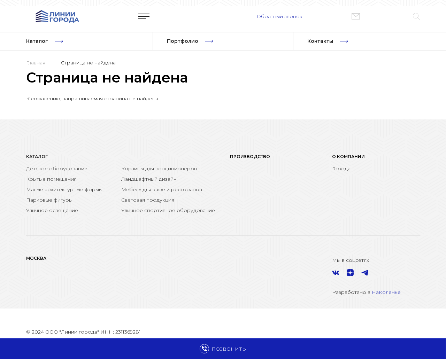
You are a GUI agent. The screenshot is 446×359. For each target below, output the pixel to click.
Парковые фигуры (49, 200)
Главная (35, 63)
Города (341, 168)
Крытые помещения (51, 179)
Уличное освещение (52, 210)
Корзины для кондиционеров (159, 168)
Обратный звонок (279, 16)
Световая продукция (147, 200)
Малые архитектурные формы (64, 189)
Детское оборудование (56, 168)
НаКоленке (386, 292)
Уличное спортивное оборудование (168, 210)
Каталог (37, 156)
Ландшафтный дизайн (149, 179)
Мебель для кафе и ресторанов (161, 189)
